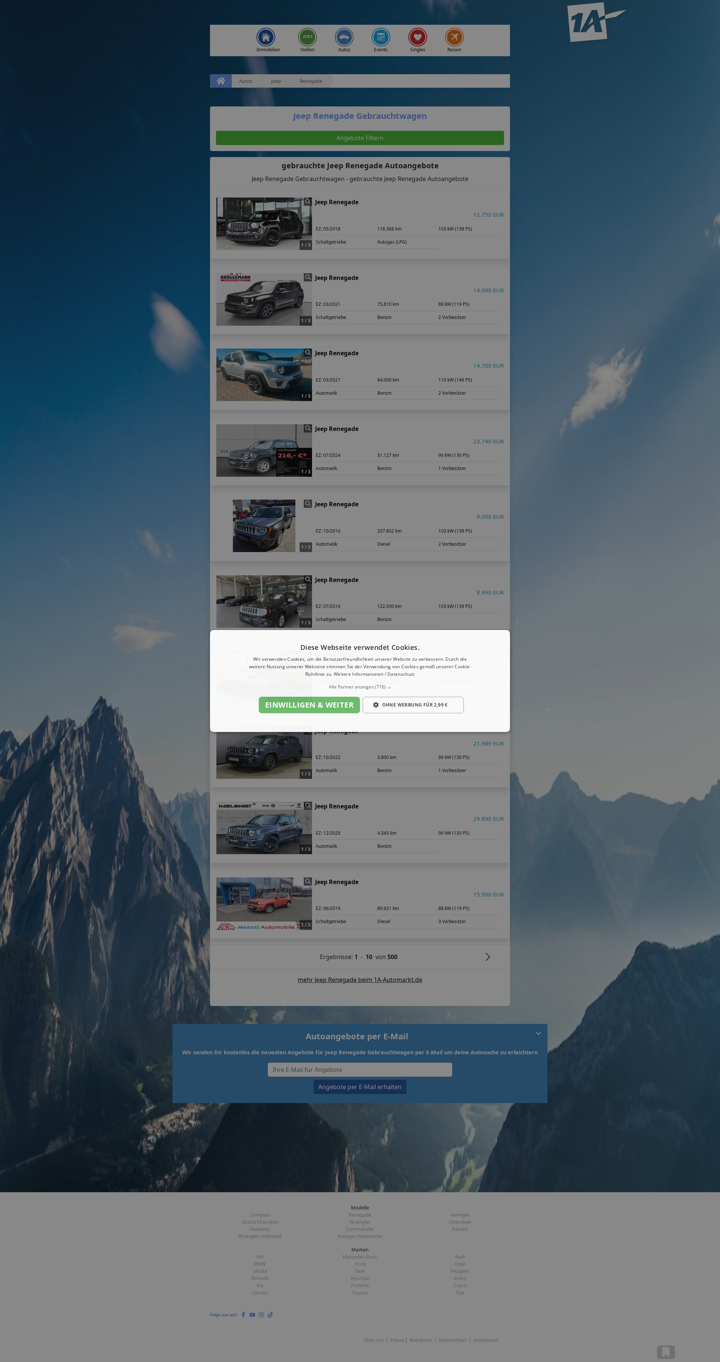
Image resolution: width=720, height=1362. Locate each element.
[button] (360, 687)
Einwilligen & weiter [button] (309, 705)
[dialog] (360, 681)
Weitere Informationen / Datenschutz (374, 674)
